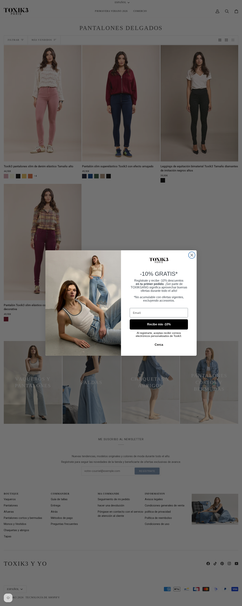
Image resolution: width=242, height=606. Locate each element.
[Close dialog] (191, 255)
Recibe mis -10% (159, 324)
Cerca (159, 344)
